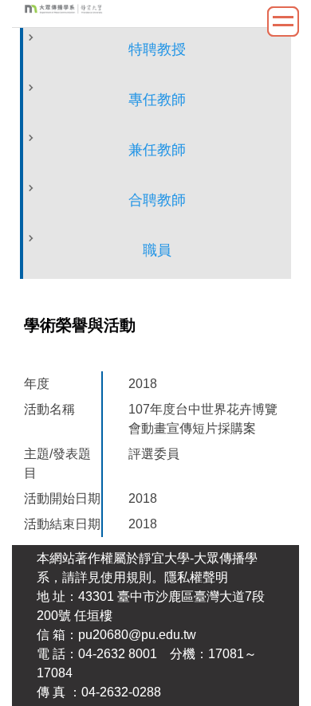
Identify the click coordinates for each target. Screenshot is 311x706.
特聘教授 (157, 49)
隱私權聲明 (196, 577)
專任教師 (157, 100)
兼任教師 (157, 150)
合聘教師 (157, 200)
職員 (157, 250)
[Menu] (283, 21)
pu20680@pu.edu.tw (137, 634)
